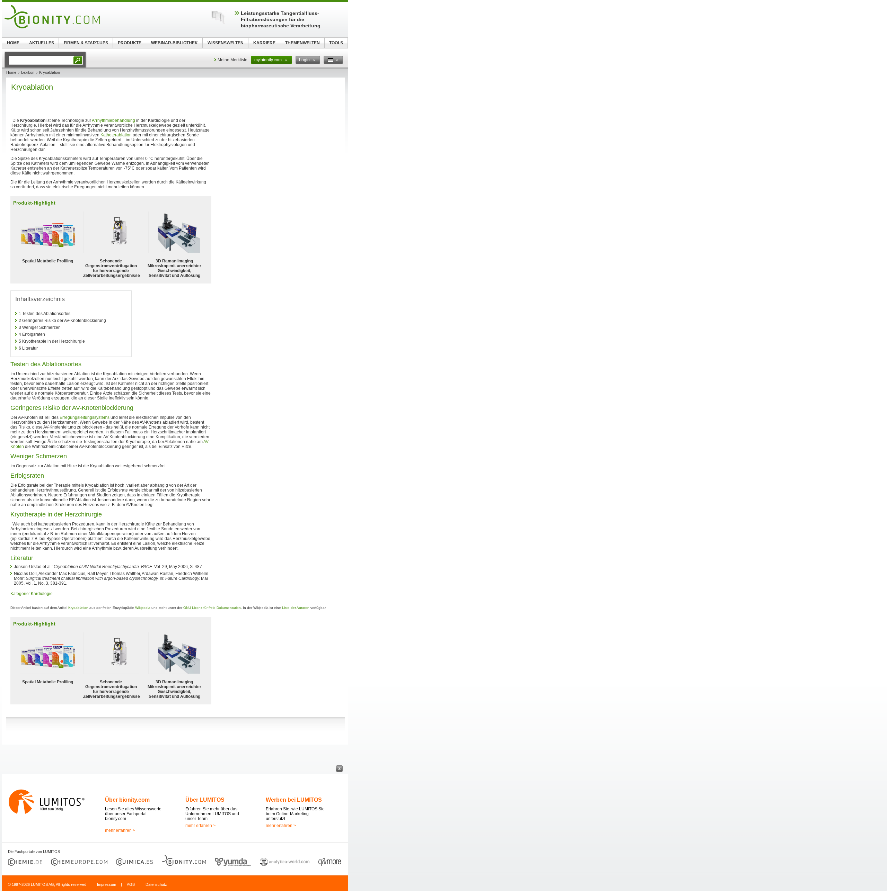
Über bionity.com (127, 800)
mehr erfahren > (120, 830)
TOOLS (336, 42)
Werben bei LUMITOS (294, 800)
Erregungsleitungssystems (84, 417)
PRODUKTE (129, 42)
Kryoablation (78, 608)
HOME (13, 42)
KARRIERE (264, 42)
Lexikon (27, 72)
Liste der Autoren (295, 608)
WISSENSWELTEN (226, 42)
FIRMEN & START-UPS (86, 42)
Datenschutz (156, 884)
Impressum (106, 884)
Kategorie (19, 593)
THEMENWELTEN (302, 42)
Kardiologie (42, 593)
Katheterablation (116, 135)
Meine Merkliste (232, 59)
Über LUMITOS (205, 800)
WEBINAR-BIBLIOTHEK (174, 42)
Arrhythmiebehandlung (113, 120)
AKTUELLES (41, 42)
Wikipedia (142, 608)
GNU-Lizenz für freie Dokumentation (212, 608)
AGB (131, 884)
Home (11, 72)
